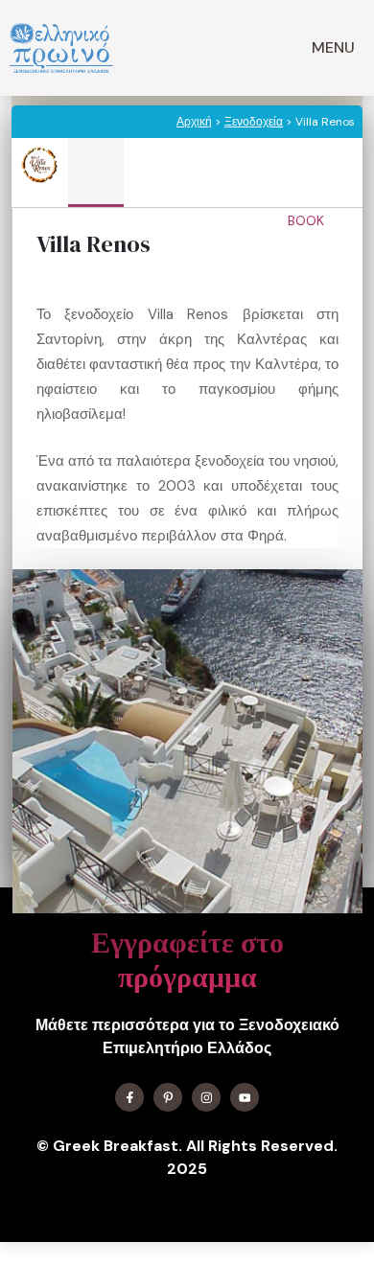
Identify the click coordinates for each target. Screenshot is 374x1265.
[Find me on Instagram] (206, 1097)
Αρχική (194, 121)
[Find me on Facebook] (129, 1097)
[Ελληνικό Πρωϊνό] (61, 47)
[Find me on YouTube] (244, 1097)
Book (308, 220)
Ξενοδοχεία (253, 121)
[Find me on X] (167, 1097)
